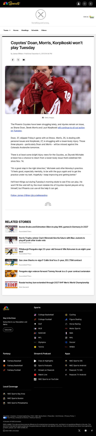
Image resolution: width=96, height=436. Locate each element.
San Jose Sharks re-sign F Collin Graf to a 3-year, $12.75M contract (50, 260)
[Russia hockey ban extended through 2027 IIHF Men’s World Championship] (11, 284)
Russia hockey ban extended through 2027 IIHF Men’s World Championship (54, 282)
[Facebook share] (13, 60)
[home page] (11, 3)
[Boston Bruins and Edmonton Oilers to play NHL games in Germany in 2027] (11, 229)
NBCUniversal (16, 421)
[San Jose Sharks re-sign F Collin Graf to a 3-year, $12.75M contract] (11, 262)
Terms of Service (35, 417)
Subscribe (8, 330)
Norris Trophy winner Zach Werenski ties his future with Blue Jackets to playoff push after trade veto (52, 239)
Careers (13, 416)
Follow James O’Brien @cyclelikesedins (29, 195)
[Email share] (24, 60)
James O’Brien (18, 54)
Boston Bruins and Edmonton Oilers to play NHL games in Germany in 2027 (53, 227)
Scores (15, 30)
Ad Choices (59, 416)
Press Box (51, 416)
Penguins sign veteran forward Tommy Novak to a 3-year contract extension (54, 271)
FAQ (32, 416)
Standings (25, 30)
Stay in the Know (9, 318)
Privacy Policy (69, 416)
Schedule (34, 30)
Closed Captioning (23, 416)
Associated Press (25, 231)
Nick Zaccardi (24, 287)
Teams (6, 30)
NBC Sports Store (41, 416)
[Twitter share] (18, 60)
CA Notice (25, 417)
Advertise (6, 416)
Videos (43, 30)
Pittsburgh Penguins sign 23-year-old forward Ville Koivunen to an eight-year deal (55, 250)
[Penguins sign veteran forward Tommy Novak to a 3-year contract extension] (11, 273)
